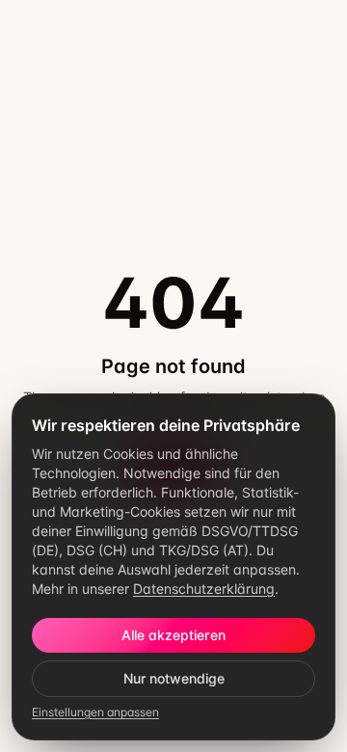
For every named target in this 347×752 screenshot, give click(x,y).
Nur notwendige (174, 678)
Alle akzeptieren (173, 635)
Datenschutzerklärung (204, 588)
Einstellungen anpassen (95, 712)
